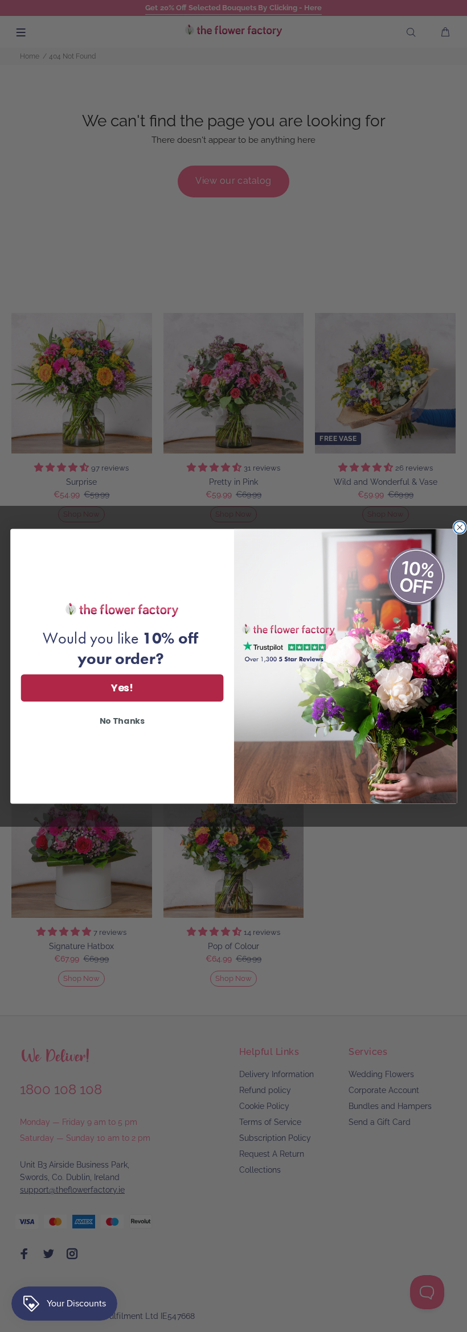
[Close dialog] (459, 527)
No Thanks (122, 720)
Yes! (122, 688)
